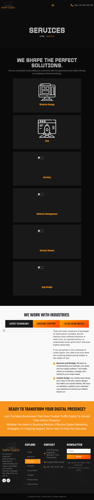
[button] (53, 5)
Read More (47, 102)
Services (30, 461)
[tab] (19, 324)
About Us (30, 457)
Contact (30, 475)
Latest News (32, 470)
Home (42, 36)
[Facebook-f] (4, 480)
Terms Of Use (32, 484)
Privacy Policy (32, 480)
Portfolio (30, 466)
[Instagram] (8, 480)
